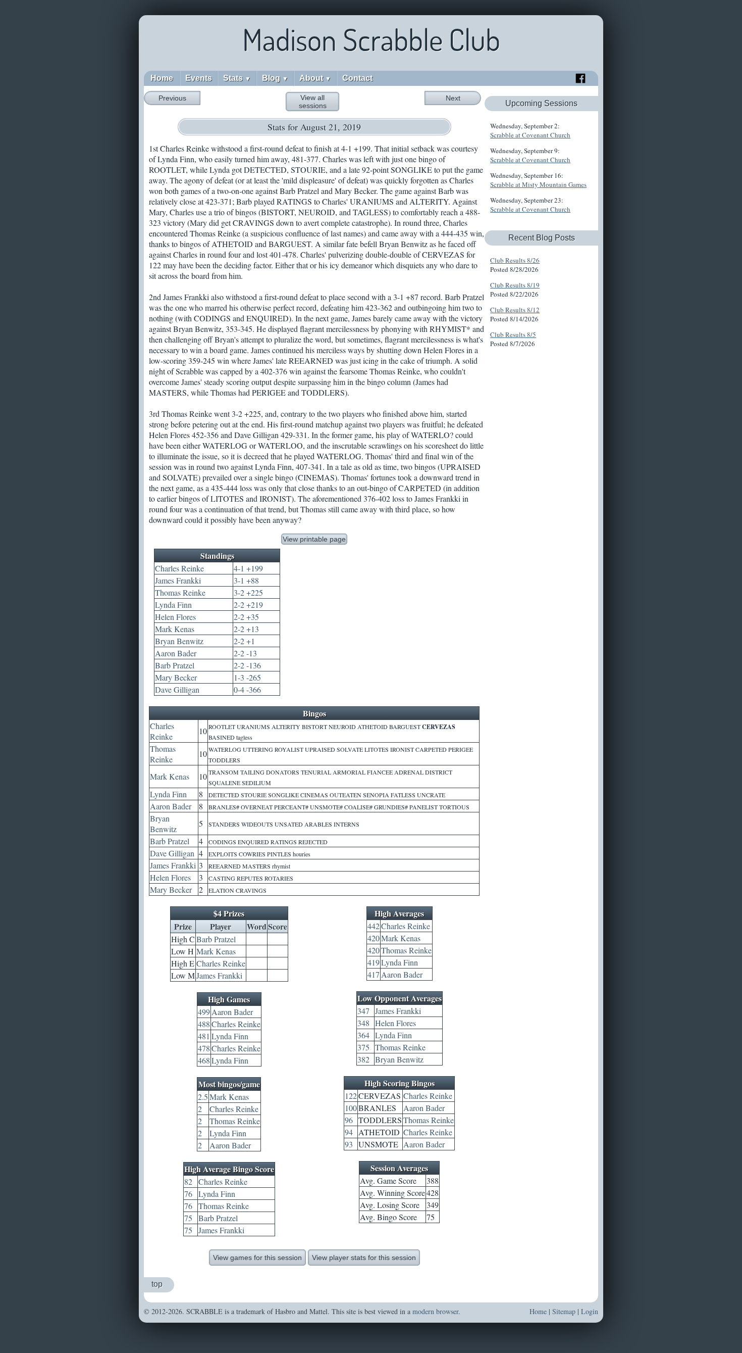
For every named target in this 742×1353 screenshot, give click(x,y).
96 (349, 1120)
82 (188, 1181)
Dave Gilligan (177, 689)
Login (589, 1311)
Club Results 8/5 (513, 334)
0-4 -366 (247, 689)
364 (363, 1035)
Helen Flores (175, 616)
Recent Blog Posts (541, 237)
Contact (357, 78)
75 (188, 1218)
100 (351, 1107)
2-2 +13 (246, 628)
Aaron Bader (175, 653)
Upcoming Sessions (541, 103)
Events (198, 78)
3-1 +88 (246, 580)
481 (204, 1036)
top (157, 1284)
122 (351, 1095)
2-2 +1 (244, 641)
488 (204, 1024)
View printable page (314, 539)
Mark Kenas (174, 628)
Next (453, 98)
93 (349, 1144)
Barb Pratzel (174, 665)
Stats (237, 78)
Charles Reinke (179, 568)
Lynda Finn (173, 604)
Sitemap (563, 1311)
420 (373, 938)
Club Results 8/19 (515, 284)
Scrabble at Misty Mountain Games (538, 184)
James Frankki (178, 580)
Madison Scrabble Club (371, 39)
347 (363, 1010)
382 (363, 1059)
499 (204, 1011)
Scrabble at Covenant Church (530, 134)
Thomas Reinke (180, 592)
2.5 (203, 1096)
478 (204, 1048)
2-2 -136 (247, 665)
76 (188, 1193)
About (315, 78)
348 (363, 1023)
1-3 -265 (247, 677)
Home (161, 78)
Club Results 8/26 (515, 260)
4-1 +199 (248, 568)
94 (349, 1132)
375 (363, 1047)
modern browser (435, 1311)
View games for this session (257, 1257)
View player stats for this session (364, 1257)
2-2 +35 (246, 616)
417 (373, 974)
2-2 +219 (248, 604)
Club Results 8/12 (515, 309)
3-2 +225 (248, 592)
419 (373, 962)
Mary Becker (176, 677)
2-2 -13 (245, 653)
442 (373, 926)
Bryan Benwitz (179, 641)
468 (204, 1060)
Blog (275, 78)
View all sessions (313, 101)
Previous (172, 98)
